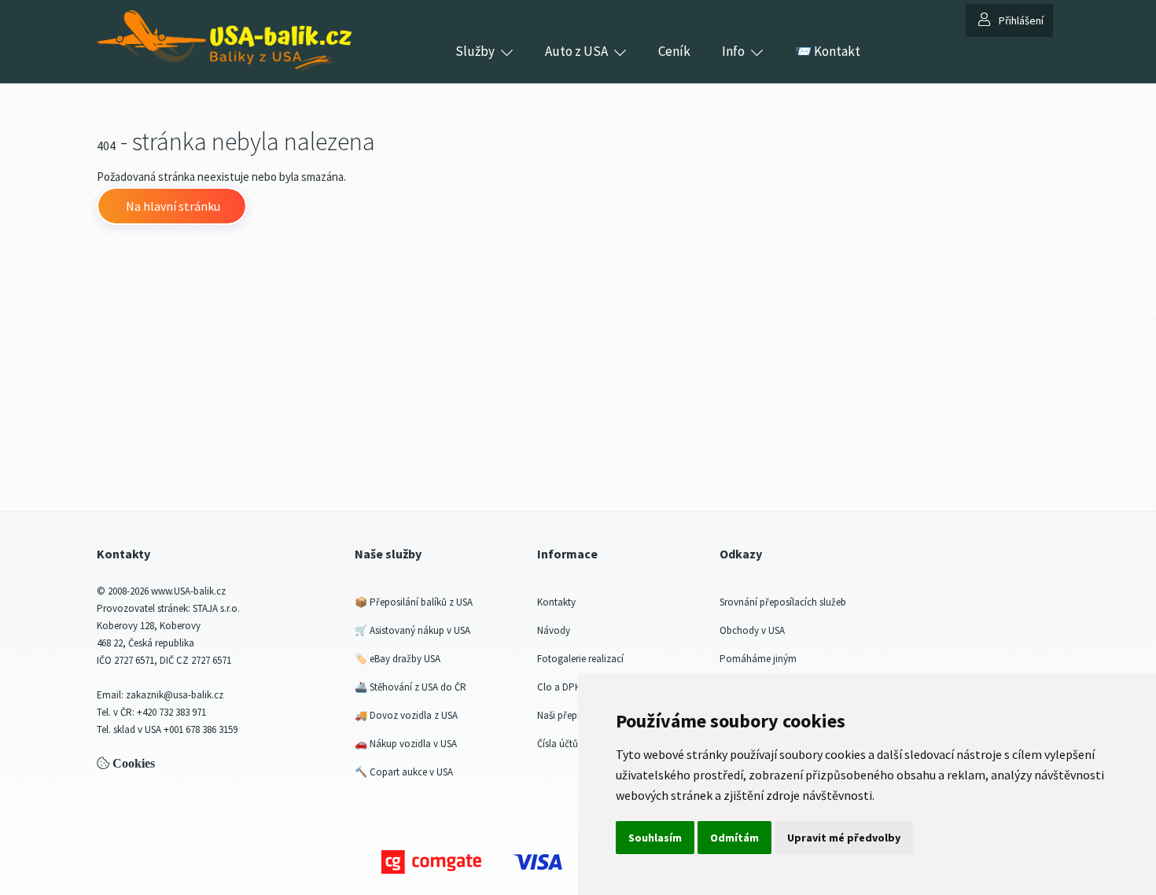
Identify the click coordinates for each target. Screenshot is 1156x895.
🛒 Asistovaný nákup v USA (412, 630)
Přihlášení (1021, 20)
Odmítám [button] (734, 838)
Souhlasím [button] (655, 838)
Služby (475, 51)
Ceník (674, 51)
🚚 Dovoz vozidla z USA (406, 715)
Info (733, 51)
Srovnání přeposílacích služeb (783, 602)
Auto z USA (576, 51)
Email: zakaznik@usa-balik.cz (160, 695)
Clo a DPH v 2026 (573, 687)
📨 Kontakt (827, 51)
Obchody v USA (752, 630)
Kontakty (556, 602)
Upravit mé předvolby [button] (843, 838)
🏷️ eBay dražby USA (397, 658)
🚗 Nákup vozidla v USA (406, 743)
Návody (553, 630)
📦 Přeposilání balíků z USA (414, 602)
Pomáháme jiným (758, 658)
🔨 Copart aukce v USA (404, 772)
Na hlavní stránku (171, 206)
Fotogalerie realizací (580, 658)
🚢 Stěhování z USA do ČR (410, 687)
